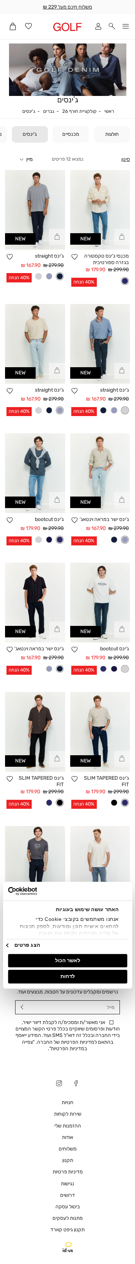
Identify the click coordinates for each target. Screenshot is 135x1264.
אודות (67, 1137)
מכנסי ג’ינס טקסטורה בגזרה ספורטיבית (106, 259)
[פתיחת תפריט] (125, 26)
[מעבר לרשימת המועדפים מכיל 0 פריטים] (28, 26)
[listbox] (125, 281)
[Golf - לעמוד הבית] (67, 27)
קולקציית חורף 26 (79, 111)
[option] (125, 281)
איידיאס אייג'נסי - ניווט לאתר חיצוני (68, 1247)
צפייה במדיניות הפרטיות (54, 1045)
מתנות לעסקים (68, 1218)
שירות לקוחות (67, 1114)
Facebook (76, 1084)
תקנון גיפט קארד (67, 1230)
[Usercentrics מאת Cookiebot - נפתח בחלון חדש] (38, 891)
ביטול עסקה (67, 1207)
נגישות (67, 1184)
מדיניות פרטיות (68, 1172)
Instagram (59, 1084)
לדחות (67, 976)
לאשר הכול (67, 960)
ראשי (109, 111)
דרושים (67, 1195)
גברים (48, 111)
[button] (112, 26)
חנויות (67, 1102)
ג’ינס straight (49, 256)
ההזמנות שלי (67, 1126)
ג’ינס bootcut (49, 519)
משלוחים (68, 1149)
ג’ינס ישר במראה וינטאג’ (104, 519)
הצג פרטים (27, 945)
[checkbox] (112, 134)
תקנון (67, 1160)
